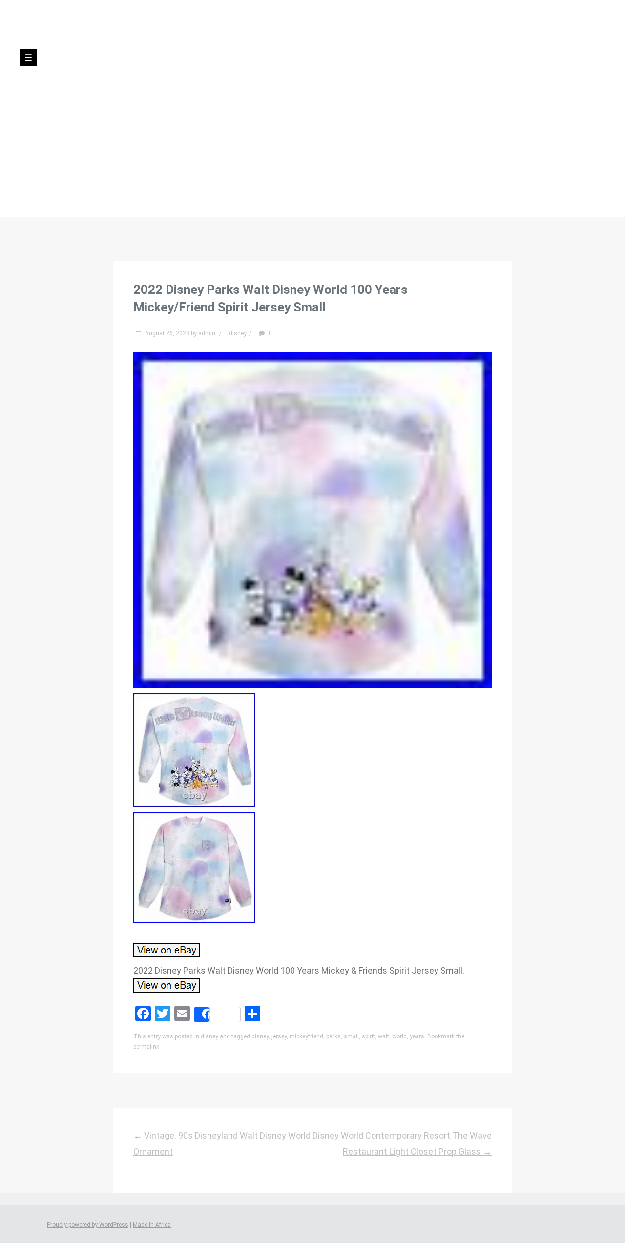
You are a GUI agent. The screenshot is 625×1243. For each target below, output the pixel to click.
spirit (368, 1036)
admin (206, 333)
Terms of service (403, 121)
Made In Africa (152, 1225)
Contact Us (251, 121)
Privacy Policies (323, 121)
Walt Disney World (312, 83)
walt (383, 1036)
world (399, 1036)
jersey (279, 1036)
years (417, 1036)
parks (333, 1036)
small (351, 1036)
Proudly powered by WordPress (87, 1225)
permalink (146, 1046)
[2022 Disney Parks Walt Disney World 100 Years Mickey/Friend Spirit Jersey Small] (312, 685)
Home (200, 121)
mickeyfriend (306, 1036)
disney (238, 333)
